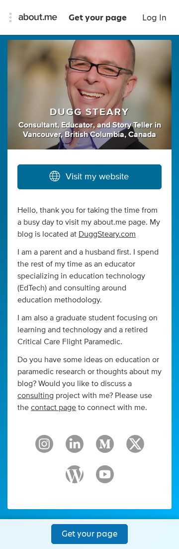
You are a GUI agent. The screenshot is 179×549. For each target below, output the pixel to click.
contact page (53, 408)
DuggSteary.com (107, 234)
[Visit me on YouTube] (105, 478)
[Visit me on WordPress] (75, 478)
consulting (35, 396)
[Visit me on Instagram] (44, 448)
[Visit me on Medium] (105, 448)
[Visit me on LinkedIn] (75, 448)
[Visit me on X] (135, 448)
